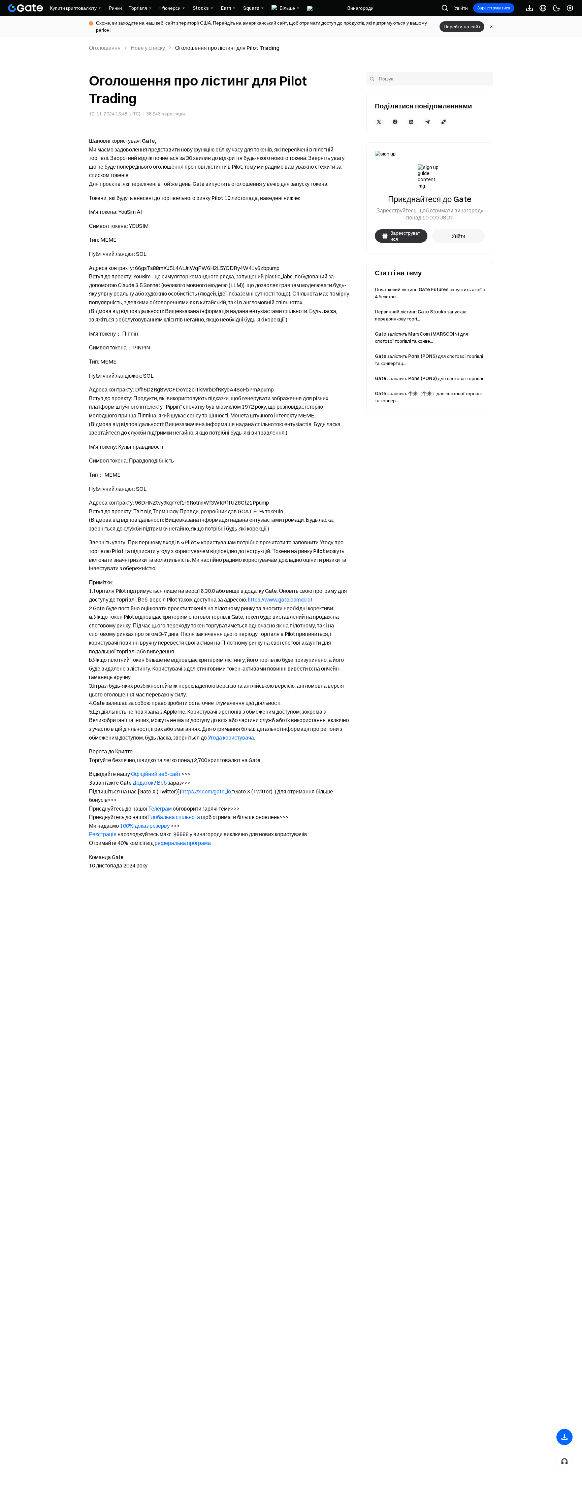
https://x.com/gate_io (206, 791)
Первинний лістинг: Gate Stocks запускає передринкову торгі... (420, 315)
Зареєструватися (493, 7)
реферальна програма (183, 843)
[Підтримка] (564, 1461)
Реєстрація (103, 834)
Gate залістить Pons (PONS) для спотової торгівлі (429, 378)
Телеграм (160, 808)
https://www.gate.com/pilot (280, 599)
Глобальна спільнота (174, 817)
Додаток (143, 782)
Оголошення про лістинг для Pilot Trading (227, 47)
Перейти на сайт (462, 26)
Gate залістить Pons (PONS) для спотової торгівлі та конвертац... (429, 359)
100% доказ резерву (145, 825)
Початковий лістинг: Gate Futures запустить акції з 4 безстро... (430, 293)
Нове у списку (148, 47)
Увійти (461, 8)
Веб (162, 782)
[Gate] (25, 8)
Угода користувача (231, 737)
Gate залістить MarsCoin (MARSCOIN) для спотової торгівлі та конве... (421, 337)
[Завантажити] (564, 1437)
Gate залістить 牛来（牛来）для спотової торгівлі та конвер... (428, 397)
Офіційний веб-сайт (156, 774)
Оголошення (105, 47)
